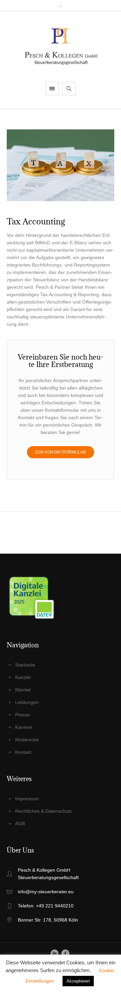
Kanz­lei (23, 677)
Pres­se (22, 714)
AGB (20, 823)
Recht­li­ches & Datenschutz (43, 811)
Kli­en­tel (23, 689)
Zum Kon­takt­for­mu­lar (60, 452)
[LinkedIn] (54, 953)
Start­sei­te (25, 665)
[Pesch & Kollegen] (61, 46)
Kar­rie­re (23, 727)
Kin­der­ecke (27, 739)
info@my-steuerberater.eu (46, 891)
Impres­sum (27, 798)
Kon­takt (23, 752)
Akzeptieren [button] (78, 981)
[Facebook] (65, 953)
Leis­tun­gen (27, 702)
